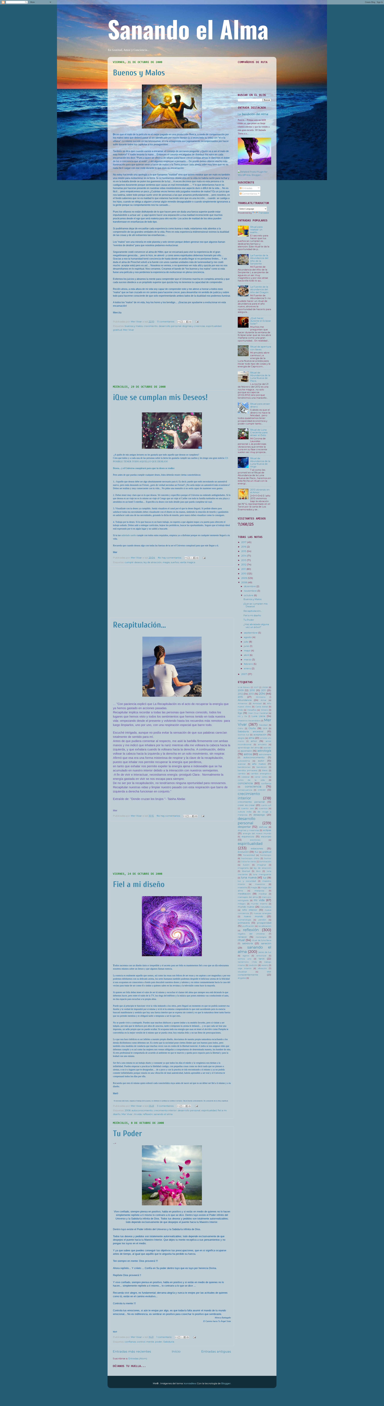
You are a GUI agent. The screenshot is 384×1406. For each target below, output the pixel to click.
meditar (263, 894)
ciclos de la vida (251, 780)
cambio (242, 773)
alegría (241, 738)
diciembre (250, 586)
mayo (247, 650)
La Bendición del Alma (253, 114)
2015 (244, 551)
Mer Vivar (128, 329)
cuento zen (247, 808)
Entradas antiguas (216, 1351)
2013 (244, 560)
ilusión (246, 865)
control (141, 1341)
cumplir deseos (133, 562)
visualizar (242, 971)
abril (247, 655)
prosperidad (264, 922)
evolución (243, 851)
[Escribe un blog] (181, 321)
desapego (259, 814)
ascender (267, 748)
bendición (262, 767)
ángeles (242, 978)
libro (258, 871)
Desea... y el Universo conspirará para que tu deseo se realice (143, 468)
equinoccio (248, 836)
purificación (248, 926)
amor (254, 741)
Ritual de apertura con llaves (260, 348)
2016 (244, 546)
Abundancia (245, 700)
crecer (262, 789)
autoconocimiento (142, 1110)
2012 (244, 564)
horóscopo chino (250, 858)
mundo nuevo (246, 906)
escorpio (266, 836)
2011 (243, 569)
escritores (255, 840)
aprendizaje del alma (249, 747)
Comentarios (249, 193)
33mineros (260, 697)
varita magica (187, 562)
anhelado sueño (128, 535)
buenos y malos (134, 326)
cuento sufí (266, 805)
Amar (263, 700)
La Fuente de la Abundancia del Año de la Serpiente (259, 259)
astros (248, 754)
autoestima (244, 761)
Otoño (252, 728)
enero (248, 668)
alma (251, 737)
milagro (242, 903)
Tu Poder (127, 1133)
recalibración (264, 926)
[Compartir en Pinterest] (190, 321)
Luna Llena (258, 716)
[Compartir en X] (184, 321)
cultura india (244, 811)
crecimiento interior (165, 1110)
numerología (244, 920)
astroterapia (265, 754)
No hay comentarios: (170, 557)
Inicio (176, 1351)
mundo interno (259, 903)
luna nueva (248, 877)
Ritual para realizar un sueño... (256, 229)
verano (264, 965)
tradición (253, 965)
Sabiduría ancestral (250, 731)
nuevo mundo (253, 916)
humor (267, 858)
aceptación (260, 734)
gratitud (117, 329)
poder (158, 1341)
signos (246, 955)
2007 (244, 674)
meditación (244, 893)
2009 (244, 578)
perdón (262, 920)
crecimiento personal (251, 801)
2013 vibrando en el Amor (260, 491)
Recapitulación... (139, 625)
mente (150, 1341)
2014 (244, 555)
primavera (244, 922)
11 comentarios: (166, 321)
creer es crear (246, 805)
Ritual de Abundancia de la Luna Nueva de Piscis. (260, 376)
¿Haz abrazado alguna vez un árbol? (256, 625)
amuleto (262, 744)
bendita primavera (247, 770)
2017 (244, 542)
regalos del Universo (251, 933)
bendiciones (244, 767)
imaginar (261, 865)
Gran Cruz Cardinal (258, 713)
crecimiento (151, 326)
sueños (175, 562)
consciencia (253, 786)
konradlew (190, 1383)
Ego (240, 713)
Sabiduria (168, 1341)
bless (264, 770)
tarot (261, 958)
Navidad (263, 725)
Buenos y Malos (139, 72)
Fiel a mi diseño (139, 884)
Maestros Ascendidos (249, 720)
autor (261, 760)
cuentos (263, 808)
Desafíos (251, 710)
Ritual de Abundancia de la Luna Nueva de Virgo (260, 462)
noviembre (250, 590)
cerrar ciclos (261, 777)
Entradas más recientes (132, 1351)
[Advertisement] (172, 360)
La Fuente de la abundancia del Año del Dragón (259, 289)
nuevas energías (262, 913)
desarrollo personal (170, 326)
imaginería (243, 868)
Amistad (257, 703)
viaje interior (245, 968)
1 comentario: (164, 1337)
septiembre (251, 632)
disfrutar (263, 827)
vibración (262, 968)
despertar (244, 826)
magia (166, 562)
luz (264, 877)
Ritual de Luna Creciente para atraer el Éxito (258, 432)
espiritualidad (213, 326)
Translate (263, 212)
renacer (242, 936)
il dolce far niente (248, 861)
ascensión (246, 750)
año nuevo (259, 763)
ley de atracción (152, 562)
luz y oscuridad (247, 881)
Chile (240, 710)
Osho (240, 728)
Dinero (264, 710)
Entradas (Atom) (137, 1358)
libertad (246, 871)
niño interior (249, 909)
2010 (244, 573)
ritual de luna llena (261, 940)
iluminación (265, 861)
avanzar (242, 764)
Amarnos (242, 703)
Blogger (226, 1383)
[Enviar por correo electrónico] (178, 321)
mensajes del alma (248, 897)
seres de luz (264, 952)
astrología (264, 750)
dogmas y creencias (193, 326)
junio (247, 646)
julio (246, 641)
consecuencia (245, 790)
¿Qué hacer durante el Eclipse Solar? (260, 321)
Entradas (247, 188)
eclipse (267, 830)
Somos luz (243, 734)
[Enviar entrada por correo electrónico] (196, 321)
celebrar (245, 777)
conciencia (245, 783)
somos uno (244, 959)
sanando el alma (163, 1114)
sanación (266, 943)
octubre (249, 595)
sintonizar (261, 955)
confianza (130, 1341)
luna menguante (262, 874)
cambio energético (261, 773)
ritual (241, 940)
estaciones (257, 848)
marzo (248, 659)
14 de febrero (244, 687)
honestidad (249, 855)
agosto (248, 637)
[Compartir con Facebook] (187, 321)
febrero (249, 663)
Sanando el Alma (188, 28)
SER (265, 728)
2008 (127, 1110)
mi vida (138, 1114)
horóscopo (265, 855)
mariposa (259, 890)
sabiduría (247, 943)
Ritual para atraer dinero (260, 405)
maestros (260, 884)
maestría (242, 887)
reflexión (148, 1114)
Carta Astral (261, 706)
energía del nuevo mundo (257, 833)
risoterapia (261, 937)
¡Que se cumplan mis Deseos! (160, 397)
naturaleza (265, 907)
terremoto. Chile (247, 962)
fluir (256, 852)
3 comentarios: (165, 1105)
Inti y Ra (242, 716)
